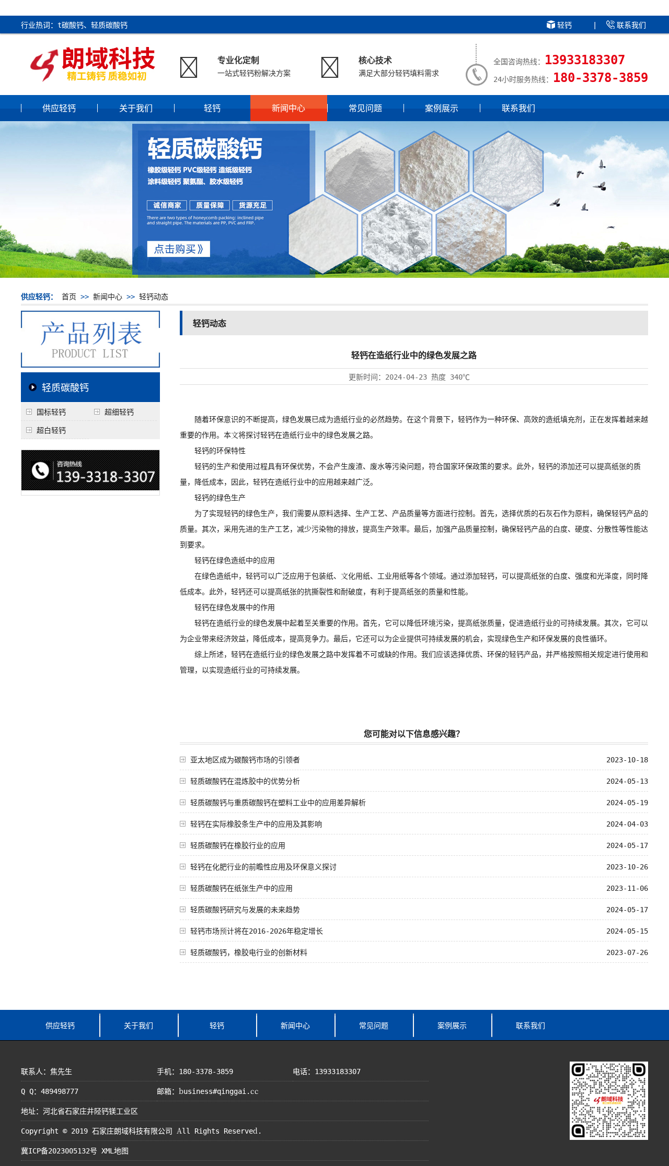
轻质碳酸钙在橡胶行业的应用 (237, 845)
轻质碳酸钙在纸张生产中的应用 (241, 887)
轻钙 (564, 24)
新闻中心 (288, 108)
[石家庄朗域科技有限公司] (93, 78)
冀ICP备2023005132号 (59, 1150)
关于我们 (136, 108)
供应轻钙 (59, 108)
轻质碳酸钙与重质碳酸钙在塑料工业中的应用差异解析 (278, 802)
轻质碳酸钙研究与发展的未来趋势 (245, 909)
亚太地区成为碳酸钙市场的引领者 (245, 759)
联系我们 (631, 24)
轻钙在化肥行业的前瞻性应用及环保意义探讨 (263, 866)
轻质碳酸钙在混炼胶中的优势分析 (245, 780)
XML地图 (115, 1150)
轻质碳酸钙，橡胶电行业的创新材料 (248, 952)
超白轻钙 (51, 430)
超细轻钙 (119, 411)
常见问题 (365, 108)
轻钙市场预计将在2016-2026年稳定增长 (256, 930)
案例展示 (441, 108)
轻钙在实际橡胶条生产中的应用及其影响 (256, 823)
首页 (69, 296)
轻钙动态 (153, 296)
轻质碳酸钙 (65, 387)
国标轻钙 (51, 411)
